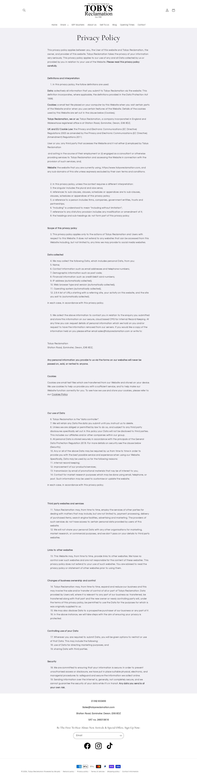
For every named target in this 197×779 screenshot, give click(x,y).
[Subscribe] (121, 735)
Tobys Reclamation (36, 771)
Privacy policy (82, 771)
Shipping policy (113, 771)
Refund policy (68, 771)
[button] (24, 10)
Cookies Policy (59, 394)
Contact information (130, 771)
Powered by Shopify (52, 771)
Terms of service (98, 771)
